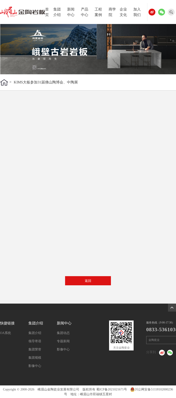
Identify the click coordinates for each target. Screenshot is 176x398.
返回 (88, 281)
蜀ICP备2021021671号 (111, 389)
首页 (47, 12)
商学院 (112, 12)
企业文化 (123, 12)
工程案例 (98, 12)
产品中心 (84, 12)
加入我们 (137, 12)
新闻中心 (70, 12)
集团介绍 (57, 12)
